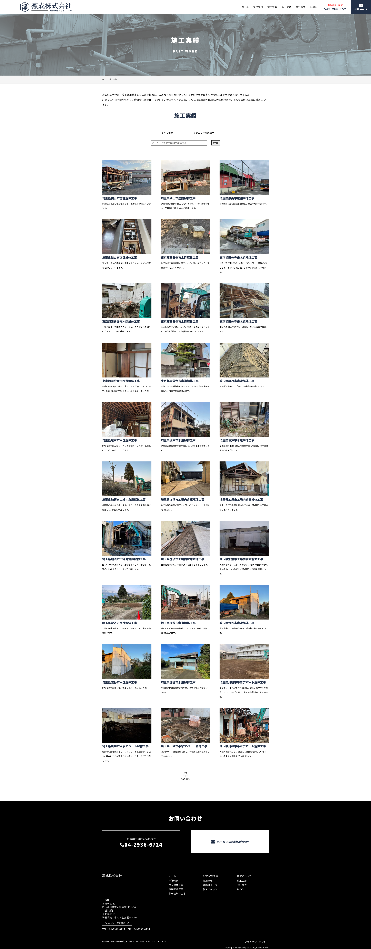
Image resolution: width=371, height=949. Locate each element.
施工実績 (286, 7)
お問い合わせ (360, 9)
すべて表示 (167, 132)
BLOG (313, 7)
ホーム (245, 7)
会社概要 (301, 7)
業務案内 (258, 7)
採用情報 (272, 7)
